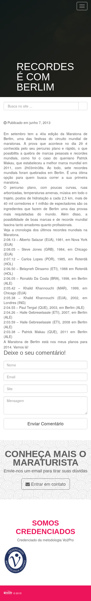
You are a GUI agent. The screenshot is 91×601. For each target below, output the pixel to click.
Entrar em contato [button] (48, 484)
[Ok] (82, 106)
